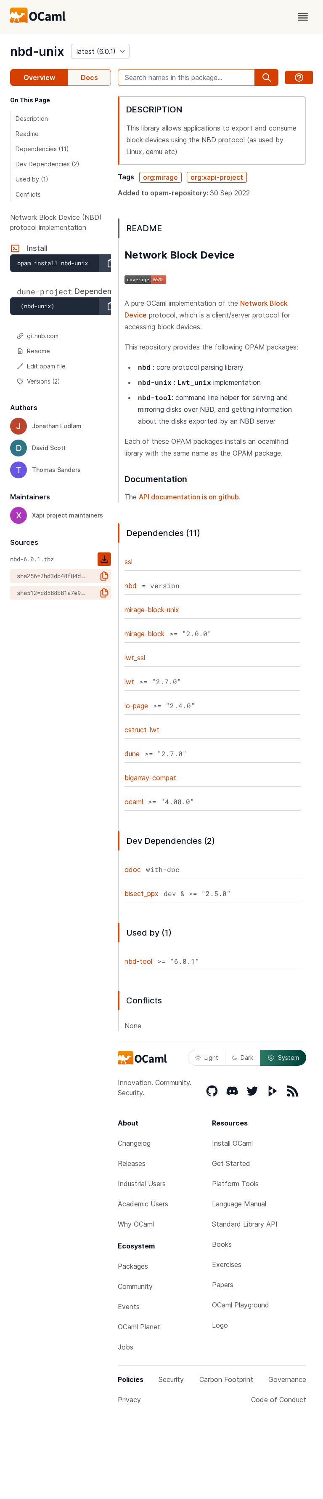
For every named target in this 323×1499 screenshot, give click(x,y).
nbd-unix (37, 51)
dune (132, 754)
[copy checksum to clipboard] (104, 576)
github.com (42, 335)
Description (32, 118)
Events (129, 1306)
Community (135, 1286)
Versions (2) (43, 381)
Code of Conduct (278, 1399)
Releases (132, 1163)
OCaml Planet (139, 1327)
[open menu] (303, 17)
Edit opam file (46, 366)
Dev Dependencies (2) (47, 164)
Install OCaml (232, 1143)
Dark (247, 1057)
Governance (287, 1379)
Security (171, 1379)
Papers (222, 1284)
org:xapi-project (217, 177)
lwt (129, 681)
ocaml (133, 802)
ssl (128, 561)
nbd (130, 585)
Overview (39, 77)
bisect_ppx (141, 893)
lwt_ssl (134, 657)
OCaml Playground (240, 1305)
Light (211, 1057)
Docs (89, 77)
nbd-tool (138, 961)
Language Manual (239, 1204)
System (288, 1057)
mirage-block (144, 633)
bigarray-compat (150, 778)
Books (222, 1244)
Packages (133, 1266)
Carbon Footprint (226, 1379)
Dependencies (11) (42, 148)
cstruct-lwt (141, 729)
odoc (132, 869)
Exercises (226, 1264)
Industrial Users (142, 1183)
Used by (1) (32, 179)
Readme (27, 133)
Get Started (231, 1163)
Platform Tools (235, 1183)
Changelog (134, 1143)
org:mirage (160, 177)
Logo (220, 1325)
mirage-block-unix (151, 609)
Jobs (125, 1347)
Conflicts (28, 194)
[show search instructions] (299, 77)
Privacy (129, 1399)
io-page (136, 705)
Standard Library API (245, 1224)
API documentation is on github (189, 497)
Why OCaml (136, 1224)
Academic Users (143, 1204)
